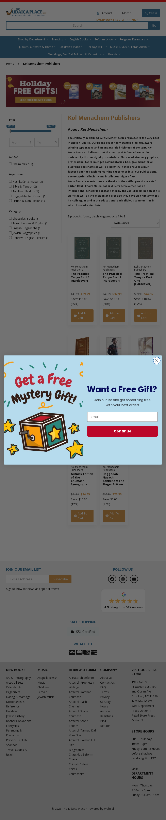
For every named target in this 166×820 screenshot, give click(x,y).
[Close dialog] (156, 360)
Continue (122, 431)
